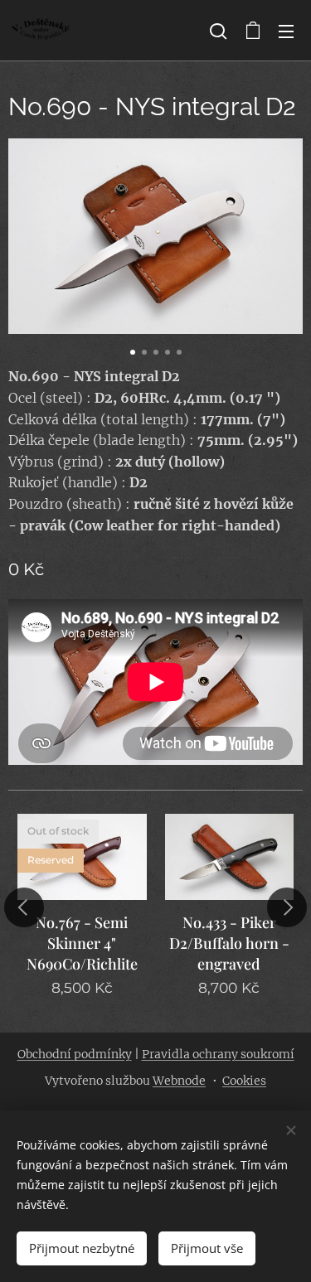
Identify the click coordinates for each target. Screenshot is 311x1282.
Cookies (244, 1080)
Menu (286, 30)
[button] (218, 30)
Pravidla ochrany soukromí (218, 1054)
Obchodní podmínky (74, 1054)
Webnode (179, 1080)
